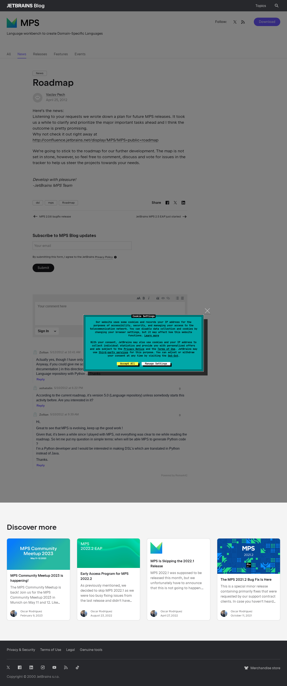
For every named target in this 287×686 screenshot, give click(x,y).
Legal (70, 650)
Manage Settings (156, 363)
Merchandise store (264, 670)
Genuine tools (91, 650)
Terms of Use (166, 349)
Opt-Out (173, 355)
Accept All (127, 363)
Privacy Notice (134, 349)
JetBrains (44, 677)
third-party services (113, 352)
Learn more (151, 335)
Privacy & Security (21, 650)
